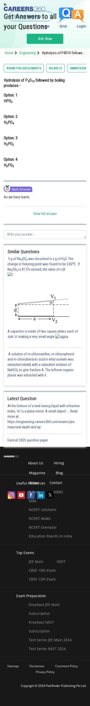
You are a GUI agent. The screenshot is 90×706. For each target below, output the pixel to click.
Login (81, 26)
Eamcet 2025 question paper (28, 440)
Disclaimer (37, 666)
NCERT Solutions (42, 509)
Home (44, 26)
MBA (32, 500)
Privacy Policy (45, 672)
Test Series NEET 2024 (47, 648)
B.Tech (34, 492)
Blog (59, 472)
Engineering (28, 53)
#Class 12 (55, 68)
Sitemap (13, 666)
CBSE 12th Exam (42, 579)
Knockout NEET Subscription (41, 626)
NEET (61, 561)
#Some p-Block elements (23, 68)
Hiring (59, 463)
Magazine (37, 472)
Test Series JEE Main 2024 (50, 639)
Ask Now (45, 38)
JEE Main (36, 561)
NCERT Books (40, 518)
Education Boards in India (50, 536)
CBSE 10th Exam (42, 570)
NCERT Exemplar (43, 527)
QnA (63, 26)
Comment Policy (66, 666)
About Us (35, 463)
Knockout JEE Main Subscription (44, 609)
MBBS (58, 492)
